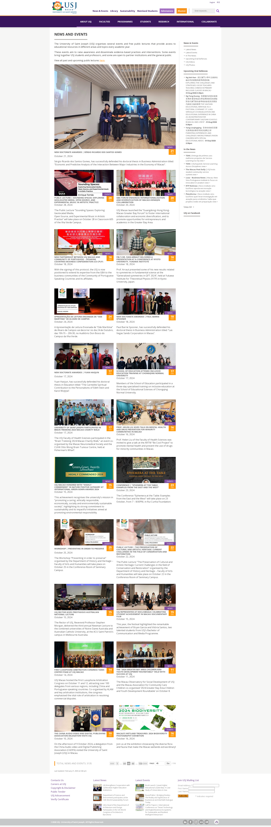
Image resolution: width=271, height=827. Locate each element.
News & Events (100, 10)
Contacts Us (57, 780)
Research (164, 21)
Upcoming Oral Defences (196, 58)
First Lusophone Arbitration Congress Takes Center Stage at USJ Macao (79, 670)
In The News (191, 55)
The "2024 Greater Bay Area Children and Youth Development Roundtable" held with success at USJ (140, 671)
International (185, 21)
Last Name (183, 791)
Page (152, 763)
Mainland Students (147, 10)
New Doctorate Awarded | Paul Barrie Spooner (137, 317)
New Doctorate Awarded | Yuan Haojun (76, 372)
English (212, 2)
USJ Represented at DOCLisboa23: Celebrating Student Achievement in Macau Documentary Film (141, 614)
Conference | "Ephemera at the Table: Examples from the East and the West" (137, 486)
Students (145, 21)
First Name (183, 788)
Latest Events (191, 52)
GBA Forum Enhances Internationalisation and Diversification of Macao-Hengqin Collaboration (140, 200)
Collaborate (209, 21)
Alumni (182, 10)
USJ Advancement (60, 795)
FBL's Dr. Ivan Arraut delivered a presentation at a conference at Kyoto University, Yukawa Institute (138, 259)
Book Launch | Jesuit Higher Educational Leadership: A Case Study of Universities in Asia (157, 787)
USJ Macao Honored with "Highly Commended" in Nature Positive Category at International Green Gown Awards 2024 (78, 487)
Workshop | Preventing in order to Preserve (79, 548)
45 (128, 763)
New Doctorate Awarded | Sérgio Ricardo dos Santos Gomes (88, 152)
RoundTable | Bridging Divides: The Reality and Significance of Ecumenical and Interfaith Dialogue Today (159, 799)
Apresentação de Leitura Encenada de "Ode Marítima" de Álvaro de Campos (78, 317)
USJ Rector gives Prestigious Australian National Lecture (76, 613)
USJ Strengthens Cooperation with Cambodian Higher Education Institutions (116, 787)
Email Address (185, 785)
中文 (218, 2)
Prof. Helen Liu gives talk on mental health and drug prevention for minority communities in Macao (141, 429)
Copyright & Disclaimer (63, 787)
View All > (189, 207)
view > (202, 160)
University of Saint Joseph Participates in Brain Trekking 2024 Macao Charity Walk (77, 428)
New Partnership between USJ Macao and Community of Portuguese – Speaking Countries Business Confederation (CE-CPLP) (78, 259)
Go (168, 763)
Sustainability (127, 10)
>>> (145, 763)
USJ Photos (190, 65)
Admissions (167, 10)
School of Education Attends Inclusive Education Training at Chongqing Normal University (140, 373)
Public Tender (58, 791)
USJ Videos (190, 62)
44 (124, 763)
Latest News (191, 49)
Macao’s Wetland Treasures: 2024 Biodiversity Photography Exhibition (141, 734)
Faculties (104, 21)
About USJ (85, 21)
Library (114, 10)
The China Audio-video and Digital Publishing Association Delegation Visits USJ (79, 734)
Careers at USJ (58, 784)
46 (133, 763)
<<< (112, 763)
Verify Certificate (60, 799)
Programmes (125, 21)
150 (140, 763)
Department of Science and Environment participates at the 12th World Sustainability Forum (115, 797)
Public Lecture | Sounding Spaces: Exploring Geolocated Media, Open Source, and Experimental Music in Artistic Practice (79, 200)
